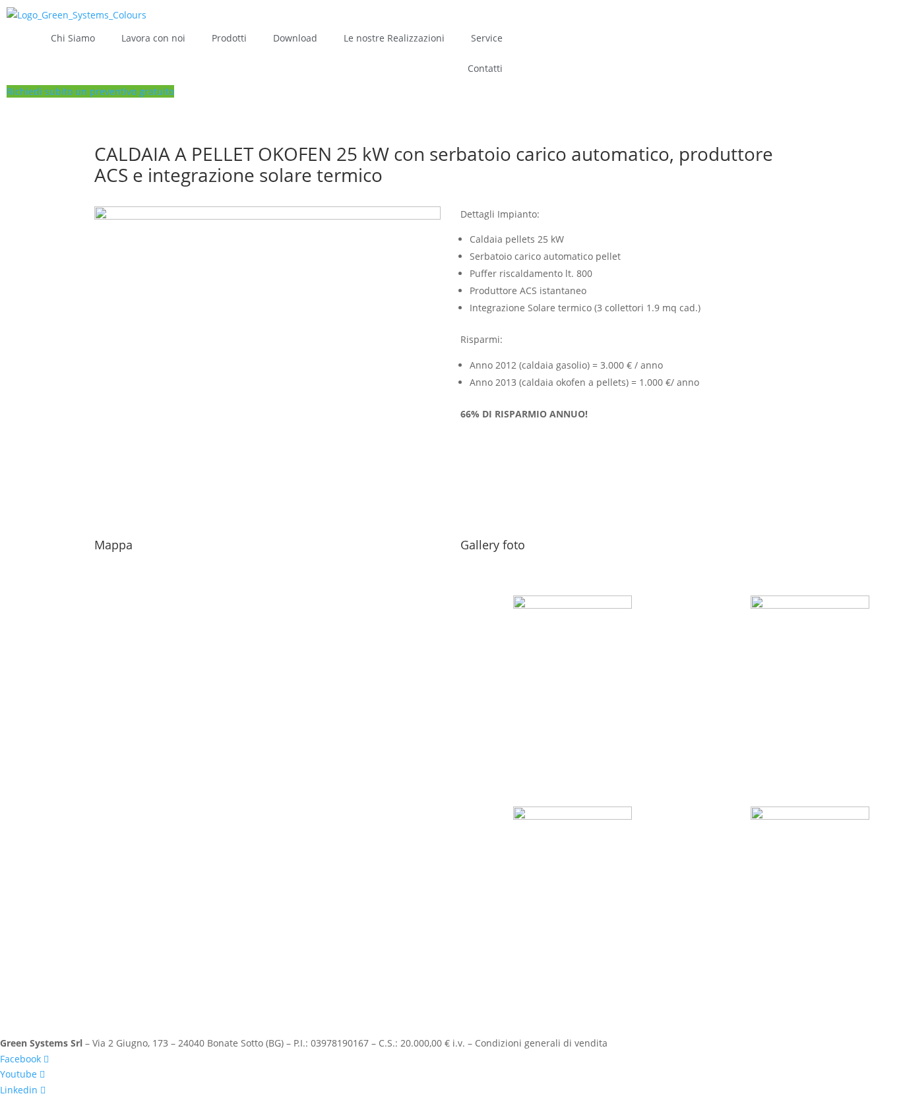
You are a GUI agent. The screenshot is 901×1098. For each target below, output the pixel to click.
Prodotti (229, 38)
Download (295, 38)
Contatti (485, 68)
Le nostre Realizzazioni (394, 38)
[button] (90, 91)
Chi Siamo (73, 38)
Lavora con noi (153, 38)
